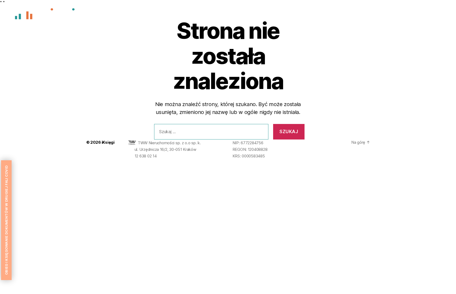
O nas (371, 15)
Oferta (415, 15)
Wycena (393, 15)
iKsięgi (108, 142)
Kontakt (437, 15)
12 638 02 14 (146, 155)
